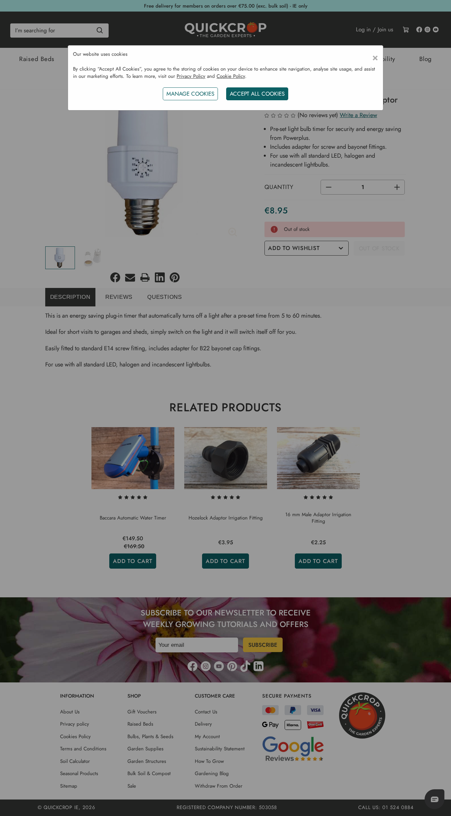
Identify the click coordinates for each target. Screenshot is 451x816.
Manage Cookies (190, 94)
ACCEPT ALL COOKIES (257, 94)
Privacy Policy (191, 76)
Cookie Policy (231, 76)
